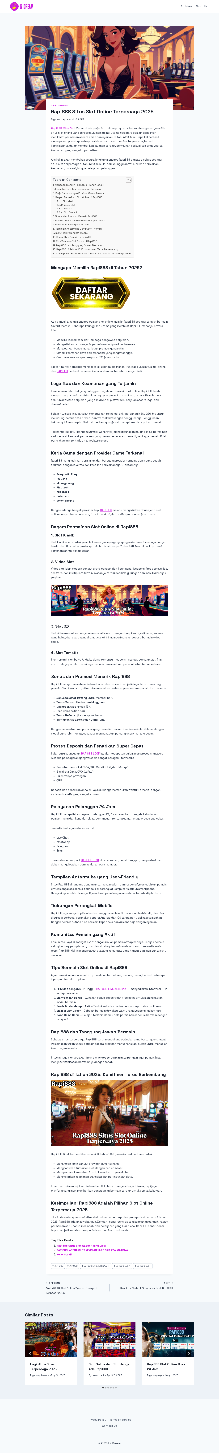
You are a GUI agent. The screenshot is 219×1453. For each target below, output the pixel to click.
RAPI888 (62, 371)
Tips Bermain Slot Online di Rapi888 (76, 241)
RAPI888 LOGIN (91, 753)
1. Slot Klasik (67, 201)
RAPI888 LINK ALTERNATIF (113, 989)
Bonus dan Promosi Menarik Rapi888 (76, 216)
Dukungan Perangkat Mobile (71, 232)
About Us (201, 6)
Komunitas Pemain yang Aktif (73, 237)
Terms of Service (120, 1419)
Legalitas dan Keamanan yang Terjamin (78, 189)
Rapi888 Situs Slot (63, 128)
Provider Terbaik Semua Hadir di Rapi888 (146, 1286)
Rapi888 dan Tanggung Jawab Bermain (79, 245)
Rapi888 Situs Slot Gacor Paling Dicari (81, 1245)
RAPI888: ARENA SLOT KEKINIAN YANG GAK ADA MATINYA (92, 1250)
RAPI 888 (106, 510)
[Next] (188, 1353)
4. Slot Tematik (69, 212)
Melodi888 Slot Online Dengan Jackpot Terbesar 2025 (71, 1288)
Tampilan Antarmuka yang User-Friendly (78, 228)
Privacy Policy (97, 1419)
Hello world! (64, 1254)
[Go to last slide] (30, 1353)
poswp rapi (60, 119)
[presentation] (51, 1339)
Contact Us (109, 1426)
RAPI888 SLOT (90, 860)
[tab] (103, 1387)
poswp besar (40, 1375)
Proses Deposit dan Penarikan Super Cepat (80, 220)
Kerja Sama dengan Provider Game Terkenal (80, 193)
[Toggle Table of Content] (127, 180)
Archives (186, 6)
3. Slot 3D (66, 208)
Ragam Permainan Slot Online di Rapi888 (78, 197)
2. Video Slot (68, 204)
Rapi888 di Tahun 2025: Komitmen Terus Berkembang (87, 249)
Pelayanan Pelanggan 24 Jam (72, 224)
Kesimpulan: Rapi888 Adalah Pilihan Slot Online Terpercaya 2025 (93, 253)
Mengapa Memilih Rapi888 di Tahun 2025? (79, 184)
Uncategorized (59, 105)
